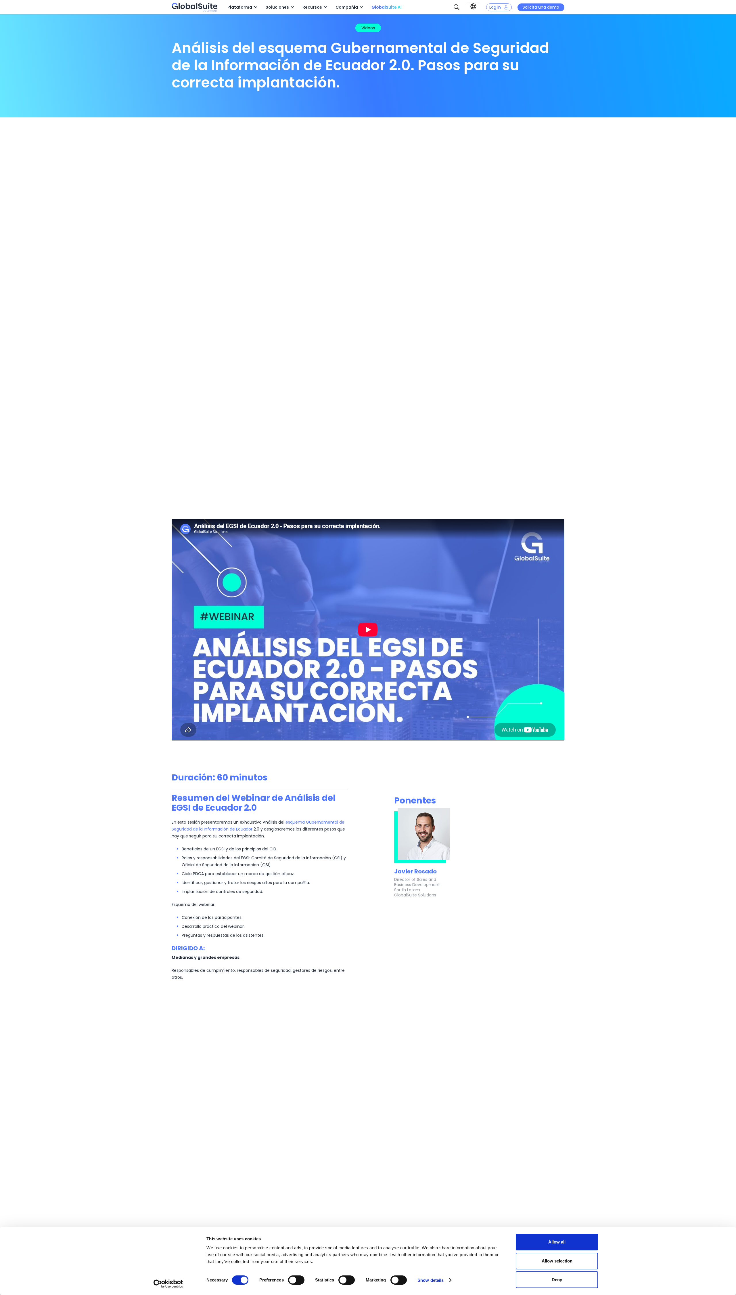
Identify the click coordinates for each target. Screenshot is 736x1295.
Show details (430, 1280)
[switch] (296, 1280)
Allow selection (557, 1260)
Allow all (557, 1241)
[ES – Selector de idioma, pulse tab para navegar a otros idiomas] (473, 6)
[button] (255, 7)
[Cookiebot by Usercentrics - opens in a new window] (168, 1283)
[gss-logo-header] (194, 7)
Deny (557, 1279)
